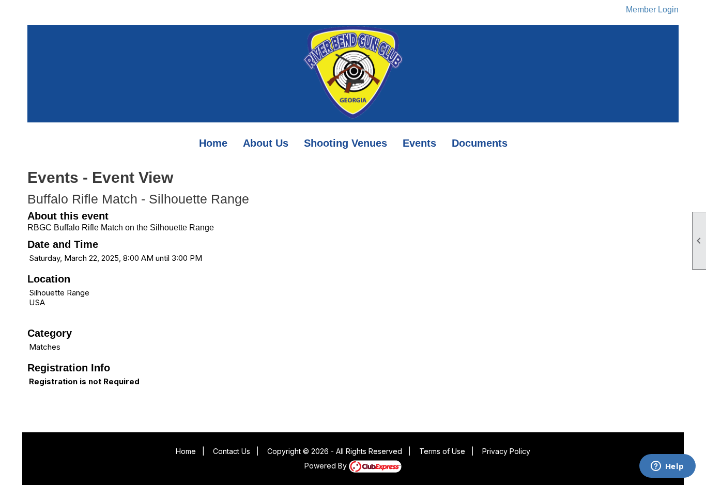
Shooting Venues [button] (345, 143)
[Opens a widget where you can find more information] (667, 467)
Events (419, 143)
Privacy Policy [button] (506, 451)
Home (213, 143)
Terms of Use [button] (442, 451)
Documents (480, 143)
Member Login (652, 9)
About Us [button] (265, 143)
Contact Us (231, 451)
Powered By (326, 465)
